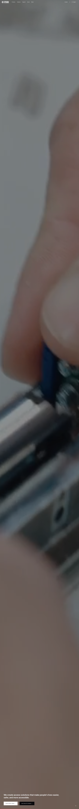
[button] (66, 2)
